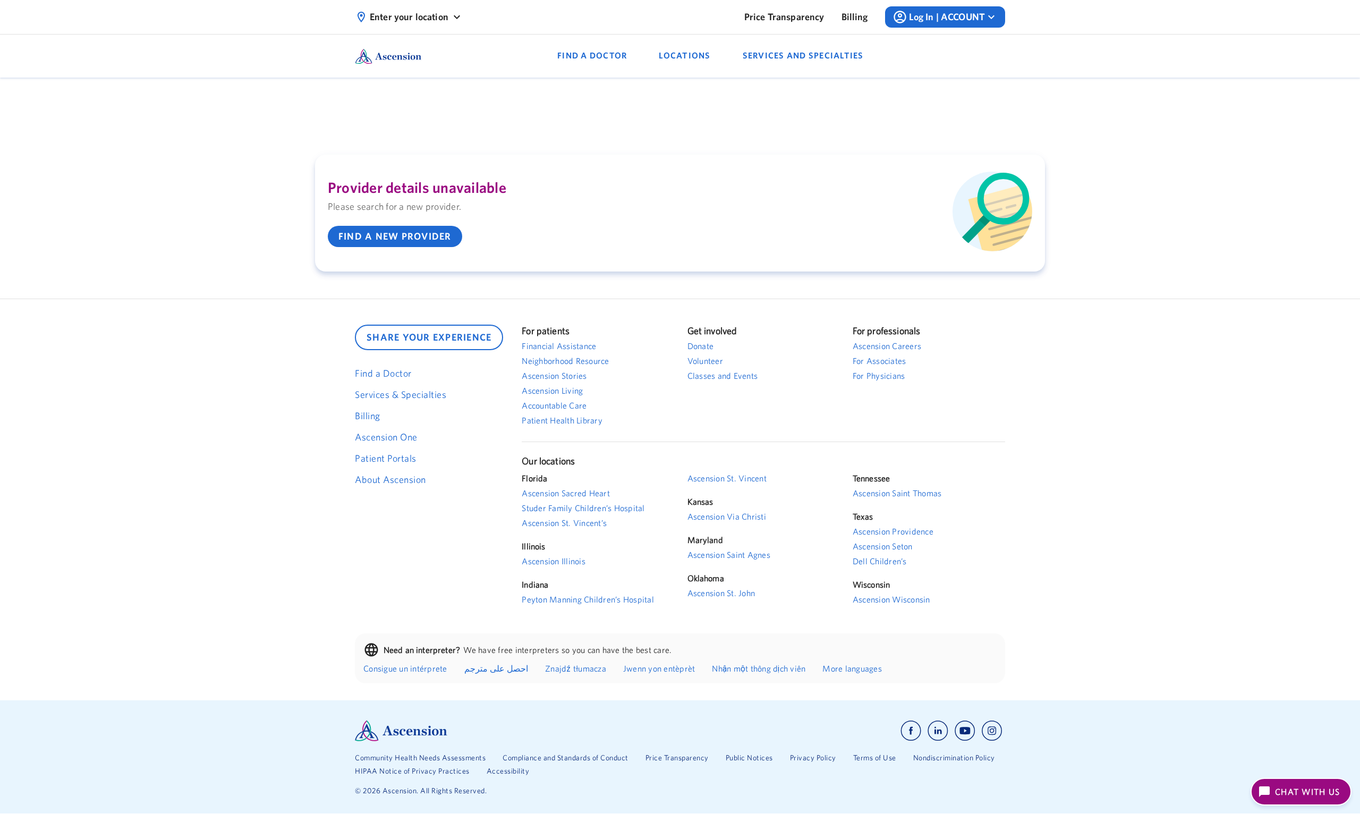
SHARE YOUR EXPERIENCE (429, 337)
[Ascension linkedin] (938, 730)
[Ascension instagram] (992, 730)
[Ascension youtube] (965, 730)
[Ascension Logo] (517, 731)
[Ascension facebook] (910, 730)
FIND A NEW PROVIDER (395, 236)
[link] (784, 17)
